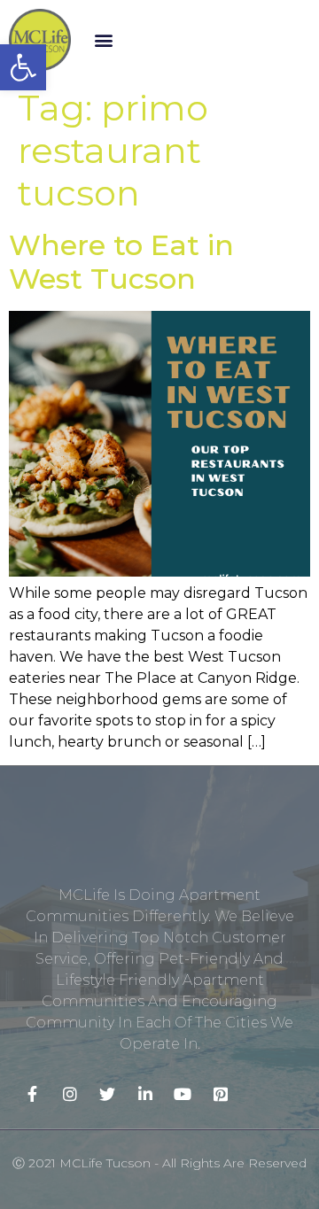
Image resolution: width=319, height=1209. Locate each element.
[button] (103, 40)
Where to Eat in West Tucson (121, 262)
